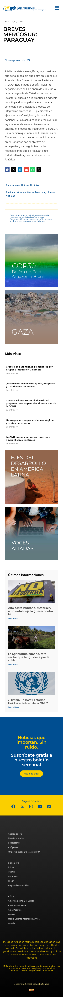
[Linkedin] (49, 807)
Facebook (13, 876)
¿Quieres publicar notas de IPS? (24, 852)
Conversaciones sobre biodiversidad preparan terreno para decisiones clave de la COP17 (31, 403)
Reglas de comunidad (18, 885)
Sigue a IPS (14, 863)
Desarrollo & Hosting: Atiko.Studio (31, 984)
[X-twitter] (22, 807)
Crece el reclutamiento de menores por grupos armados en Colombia (29, 368)
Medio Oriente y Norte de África (24, 919)
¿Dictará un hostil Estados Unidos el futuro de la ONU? (28, 701)
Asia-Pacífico (15, 910)
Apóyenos (13, 847)
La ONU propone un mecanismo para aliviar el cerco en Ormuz (28, 438)
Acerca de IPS (15, 834)
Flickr (11, 881)
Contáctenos (14, 843)
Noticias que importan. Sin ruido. (31, 742)
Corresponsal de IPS (17, 60)
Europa (11, 914)
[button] (7, 169)
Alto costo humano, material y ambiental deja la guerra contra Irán (30, 611)
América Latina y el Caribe (20, 192)
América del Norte (17, 905)
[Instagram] (31, 807)
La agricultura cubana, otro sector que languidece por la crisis (28, 657)
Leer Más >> (12, 373)
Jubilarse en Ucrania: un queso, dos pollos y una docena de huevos (30, 385)
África (11, 896)
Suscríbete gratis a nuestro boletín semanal (31, 759)
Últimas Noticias (30, 185)
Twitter (11, 872)
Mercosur (40, 192)
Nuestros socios (16, 838)
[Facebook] (13, 807)
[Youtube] (40, 807)
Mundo (11, 923)
